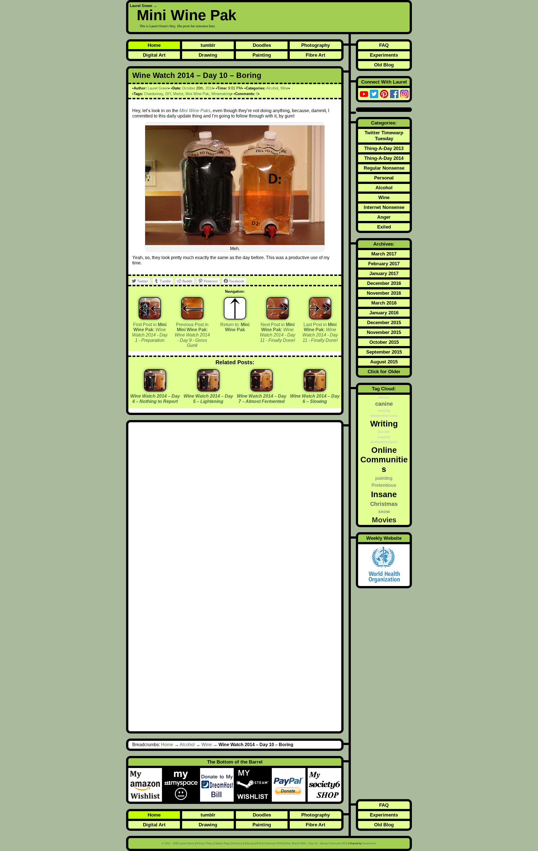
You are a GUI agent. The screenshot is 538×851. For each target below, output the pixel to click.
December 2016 (384, 283)
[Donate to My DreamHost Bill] (218, 785)
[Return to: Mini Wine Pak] (234, 308)
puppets (384, 437)
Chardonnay (153, 94)
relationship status (384, 415)
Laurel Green (141, 6)
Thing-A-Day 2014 (384, 158)
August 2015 (384, 362)
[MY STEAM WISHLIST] (254, 785)
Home (154, 45)
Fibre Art (315, 55)
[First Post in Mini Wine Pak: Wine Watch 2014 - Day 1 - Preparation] (149, 308)
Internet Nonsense (384, 207)
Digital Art (154, 55)
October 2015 (384, 342)
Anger (384, 217)
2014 (209, 88)
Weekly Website (384, 538)
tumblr (208, 45)
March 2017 (383, 254)
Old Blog (384, 65)
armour (384, 397)
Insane (384, 494)
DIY (168, 94)
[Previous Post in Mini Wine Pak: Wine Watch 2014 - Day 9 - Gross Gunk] (192, 308)
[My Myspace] (182, 785)
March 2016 (383, 303)
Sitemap (249, 843)
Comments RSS (273, 843)
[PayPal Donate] (290, 785)
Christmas (384, 504)
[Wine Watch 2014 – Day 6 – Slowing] (314, 389)
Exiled (384, 227)
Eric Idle (384, 431)
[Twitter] (374, 94)
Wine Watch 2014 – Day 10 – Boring (196, 75)
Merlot (178, 94)
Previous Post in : (192, 335)
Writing (384, 423)
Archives (237, 843)
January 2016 (383, 312)
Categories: (384, 123)
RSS (258, 843)
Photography (315, 45)
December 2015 (384, 322)
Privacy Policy (204, 843)
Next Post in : (277, 332)
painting (384, 478)
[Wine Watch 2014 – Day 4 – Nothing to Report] (155, 389)
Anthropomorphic (384, 442)
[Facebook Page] (394, 94)
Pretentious (384, 485)
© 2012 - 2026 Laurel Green (178, 843)
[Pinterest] (384, 94)
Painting (261, 55)
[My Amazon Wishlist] (146, 785)
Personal (384, 178)
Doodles (262, 45)
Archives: (384, 244)
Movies (384, 520)
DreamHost (369, 843)
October (188, 88)
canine (384, 404)
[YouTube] (364, 94)
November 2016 (384, 293)
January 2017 (383, 273)
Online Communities (384, 459)
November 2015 (384, 332)
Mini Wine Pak (186, 15)
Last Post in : (320, 332)
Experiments (384, 55)
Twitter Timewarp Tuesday (384, 135)
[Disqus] (234, 501)
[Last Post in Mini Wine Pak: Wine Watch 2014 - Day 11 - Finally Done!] (320, 308)
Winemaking (221, 94)
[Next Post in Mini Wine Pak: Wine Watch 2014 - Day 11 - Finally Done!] (277, 308)
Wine (284, 88)
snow (384, 511)
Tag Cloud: (384, 388)
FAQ (384, 45)
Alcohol (272, 88)
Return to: (234, 327)
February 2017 (384, 263)
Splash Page (222, 843)
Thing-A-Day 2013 (384, 148)
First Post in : (150, 332)
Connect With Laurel (384, 82)
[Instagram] (404, 94)
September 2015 (384, 352)
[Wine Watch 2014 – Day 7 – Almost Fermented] (261, 389)
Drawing (208, 55)
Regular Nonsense (384, 168)
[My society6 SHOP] (324, 785)
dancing (384, 410)
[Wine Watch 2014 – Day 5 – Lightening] (208, 389)
